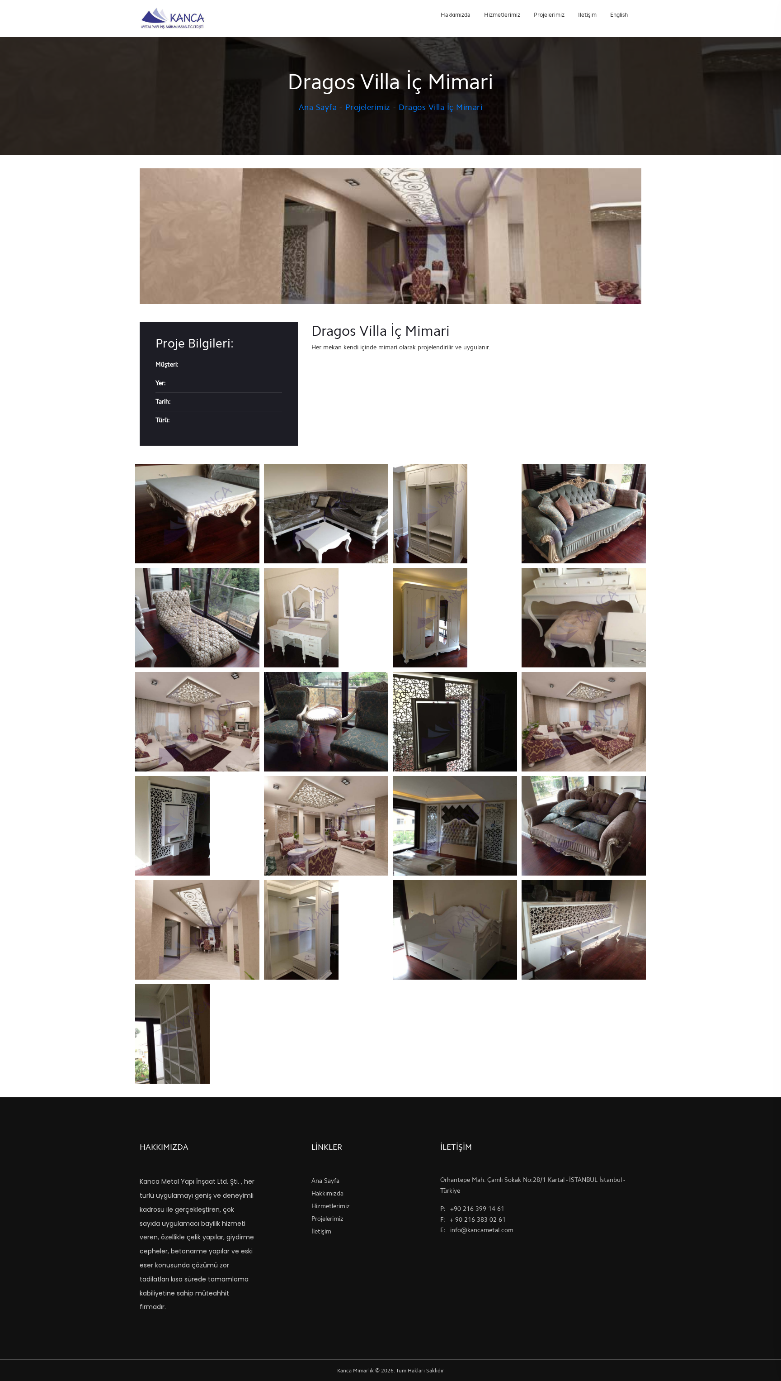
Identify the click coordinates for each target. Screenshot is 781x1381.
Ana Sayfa (318, 107)
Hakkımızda (455, 14)
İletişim (587, 14)
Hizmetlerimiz (502, 14)
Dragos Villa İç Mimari (440, 107)
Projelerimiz (549, 14)
